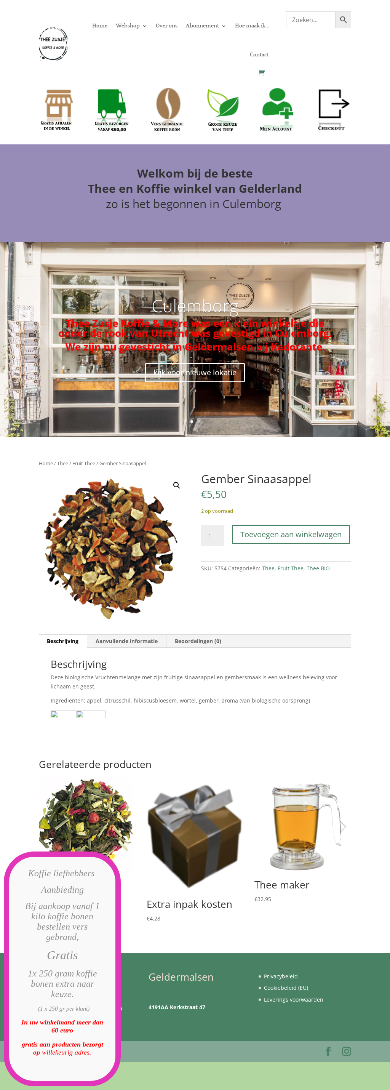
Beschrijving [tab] (62, 641)
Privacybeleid (281, 976)
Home (99, 26)
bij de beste (220, 173)
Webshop (128, 26)
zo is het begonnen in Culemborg (195, 203)
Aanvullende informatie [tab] (127, 641)
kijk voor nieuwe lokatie (195, 372)
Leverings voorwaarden (293, 999)
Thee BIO (318, 568)
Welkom (160, 173)
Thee (62, 463)
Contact (259, 55)
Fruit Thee (83, 463)
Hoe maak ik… (252, 26)
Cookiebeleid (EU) (286, 987)
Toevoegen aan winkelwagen (291, 534)
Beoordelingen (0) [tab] (198, 641)
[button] (177, 485)
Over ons (166, 26)
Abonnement (202, 26)
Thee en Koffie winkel (151, 188)
